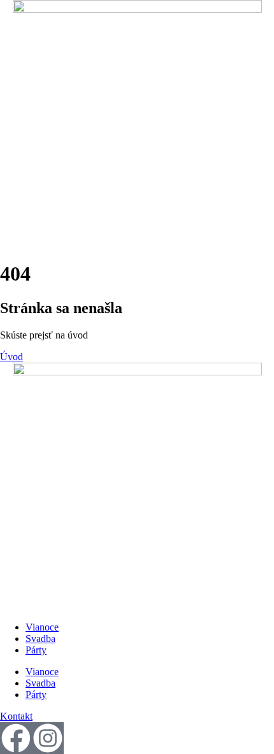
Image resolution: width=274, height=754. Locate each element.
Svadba (40, 638)
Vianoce (42, 627)
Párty (36, 650)
